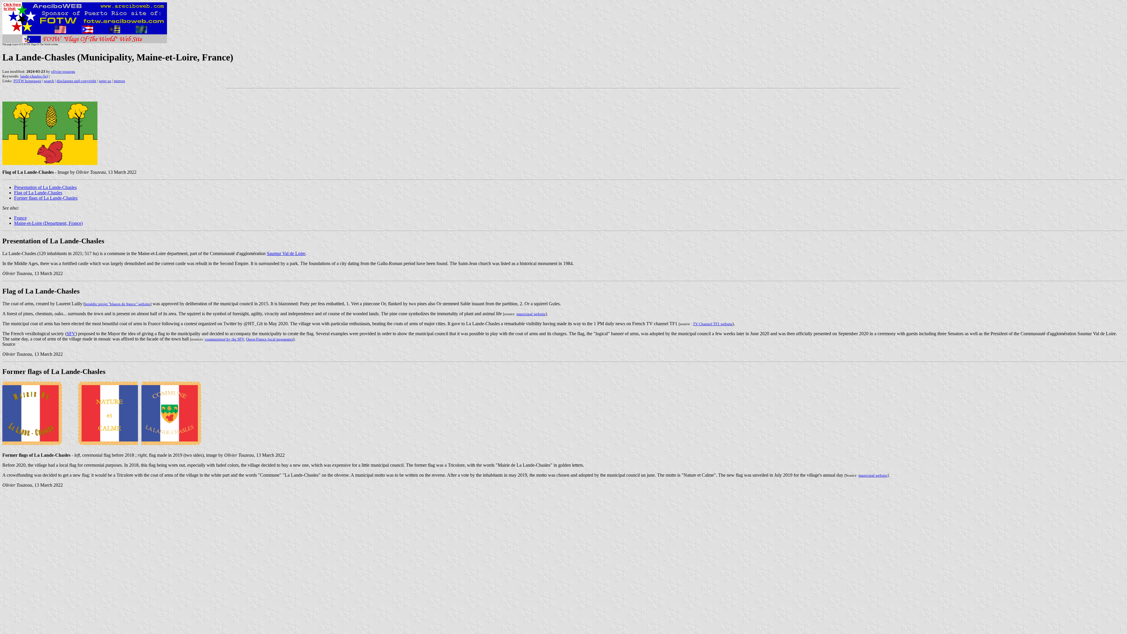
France (20, 217)
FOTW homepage (27, 81)
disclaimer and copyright (76, 81)
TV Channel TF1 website (713, 324)
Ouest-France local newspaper (269, 339)
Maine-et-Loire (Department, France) (48, 223)
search (49, 81)
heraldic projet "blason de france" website (117, 304)
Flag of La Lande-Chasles (38, 192)
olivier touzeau (63, 71)
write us (105, 81)
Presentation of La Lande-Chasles (45, 187)
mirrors (119, 81)
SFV (71, 333)
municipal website (531, 314)
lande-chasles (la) (34, 76)
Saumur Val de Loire (286, 253)
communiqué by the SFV (224, 339)
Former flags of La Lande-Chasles (45, 197)
